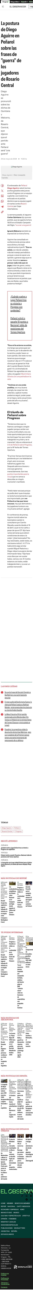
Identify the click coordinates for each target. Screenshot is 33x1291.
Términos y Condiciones (5, 1283)
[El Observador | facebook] (23, 1192)
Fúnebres (12, 1219)
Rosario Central (7, 831)
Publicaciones (7, 1228)
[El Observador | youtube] (31, 1192)
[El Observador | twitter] (19, 1192)
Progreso (18, 831)
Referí (3, 1206)
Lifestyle (26, 1216)
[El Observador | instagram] (27, 1192)
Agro (22, 1209)
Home (3, 1203)
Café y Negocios (23, 1206)
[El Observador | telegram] (26, 1199)
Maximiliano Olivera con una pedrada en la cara (19, 376)
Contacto (4, 1287)
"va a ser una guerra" (23, 225)
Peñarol (24, 185)
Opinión (4, 1219)
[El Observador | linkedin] (26, 1196)
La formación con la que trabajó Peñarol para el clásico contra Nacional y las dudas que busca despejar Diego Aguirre (16, 864)
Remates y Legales (8, 1222)
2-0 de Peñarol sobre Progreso (19, 445)
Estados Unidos (7, 1234)
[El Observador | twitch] (31, 1199)
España (14, 1231)
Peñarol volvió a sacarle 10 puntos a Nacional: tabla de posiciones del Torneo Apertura (16, 856)
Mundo (16, 1212)
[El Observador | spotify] (31, 1196)
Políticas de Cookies (5, 1274)
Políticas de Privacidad (5, 1278)
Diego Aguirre (13, 188)
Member (10, 1203)
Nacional (11, 1206)
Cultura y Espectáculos (11, 1216)
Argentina (5, 1231)
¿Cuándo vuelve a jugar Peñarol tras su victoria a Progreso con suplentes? (14, 848)
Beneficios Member (22, 1203)
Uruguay (5, 2)
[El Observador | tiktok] (22, 1196)
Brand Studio (6, 1212)
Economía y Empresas (10, 1209)
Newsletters (19, 1228)
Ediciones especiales (9, 1225)
